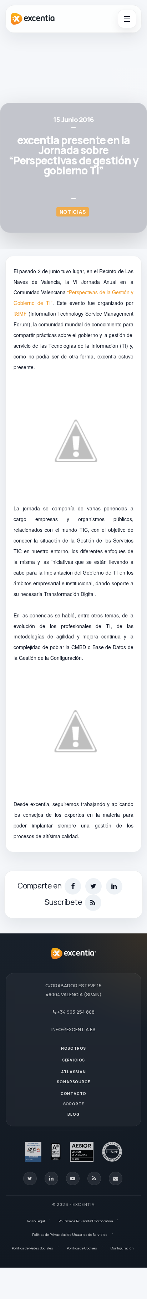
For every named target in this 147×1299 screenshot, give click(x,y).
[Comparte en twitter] (93, 886)
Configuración (122, 1248)
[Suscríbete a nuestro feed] (93, 903)
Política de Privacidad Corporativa (86, 1221)
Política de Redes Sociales (32, 1248)
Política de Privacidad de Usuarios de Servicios (69, 1234)
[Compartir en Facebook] (73, 886)
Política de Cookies (82, 1248)
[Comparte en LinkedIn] (114, 886)
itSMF (20, 313)
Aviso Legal (36, 1221)
